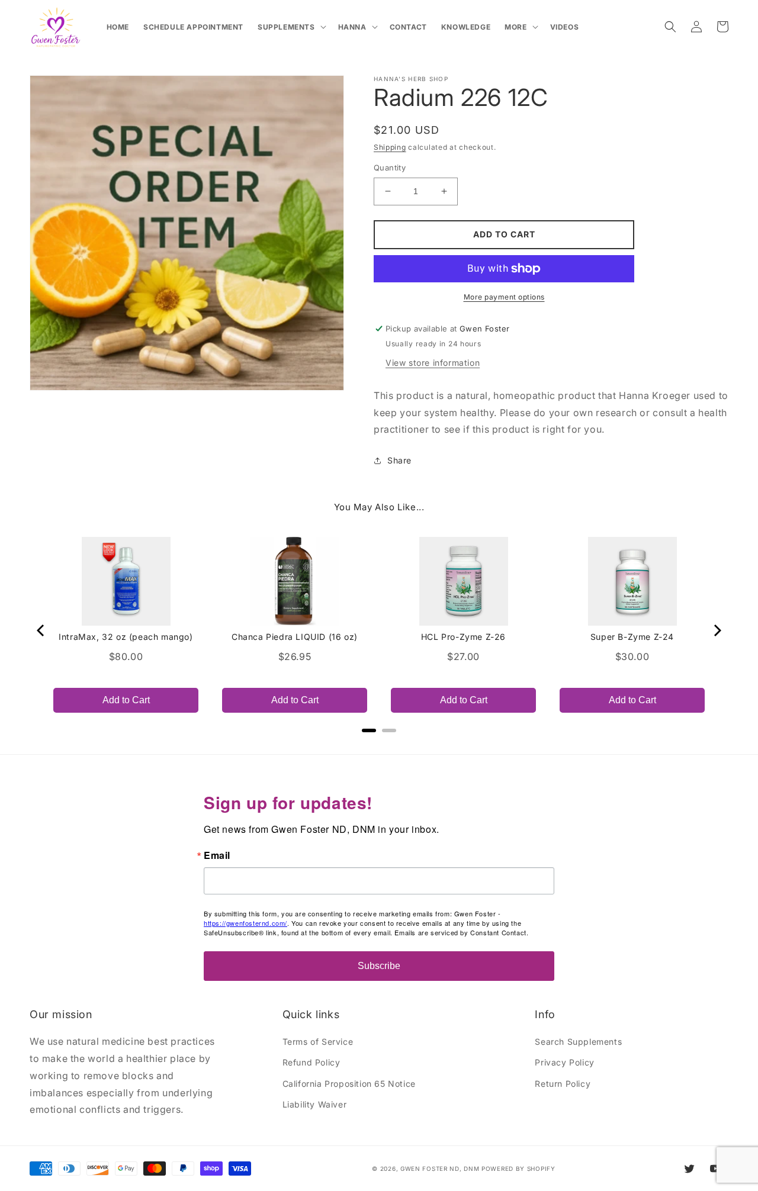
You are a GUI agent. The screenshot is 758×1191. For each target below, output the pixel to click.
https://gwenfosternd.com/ (245, 923)
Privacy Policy (564, 1062)
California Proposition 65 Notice (349, 1084)
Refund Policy (311, 1062)
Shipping (390, 147)
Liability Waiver (314, 1104)
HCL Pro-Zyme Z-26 (463, 637)
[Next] (716, 630)
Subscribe (379, 966)
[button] (290, 27)
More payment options (504, 296)
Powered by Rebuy (379, 746)
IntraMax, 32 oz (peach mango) (125, 637)
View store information (433, 363)
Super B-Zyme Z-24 (632, 637)
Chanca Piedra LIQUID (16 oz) (295, 637)
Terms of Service (318, 1042)
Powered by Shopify (518, 1168)
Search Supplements (578, 1042)
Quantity (390, 167)
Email (217, 855)
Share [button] (399, 460)
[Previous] (41, 630)
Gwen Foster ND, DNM (439, 1168)
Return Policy (562, 1084)
